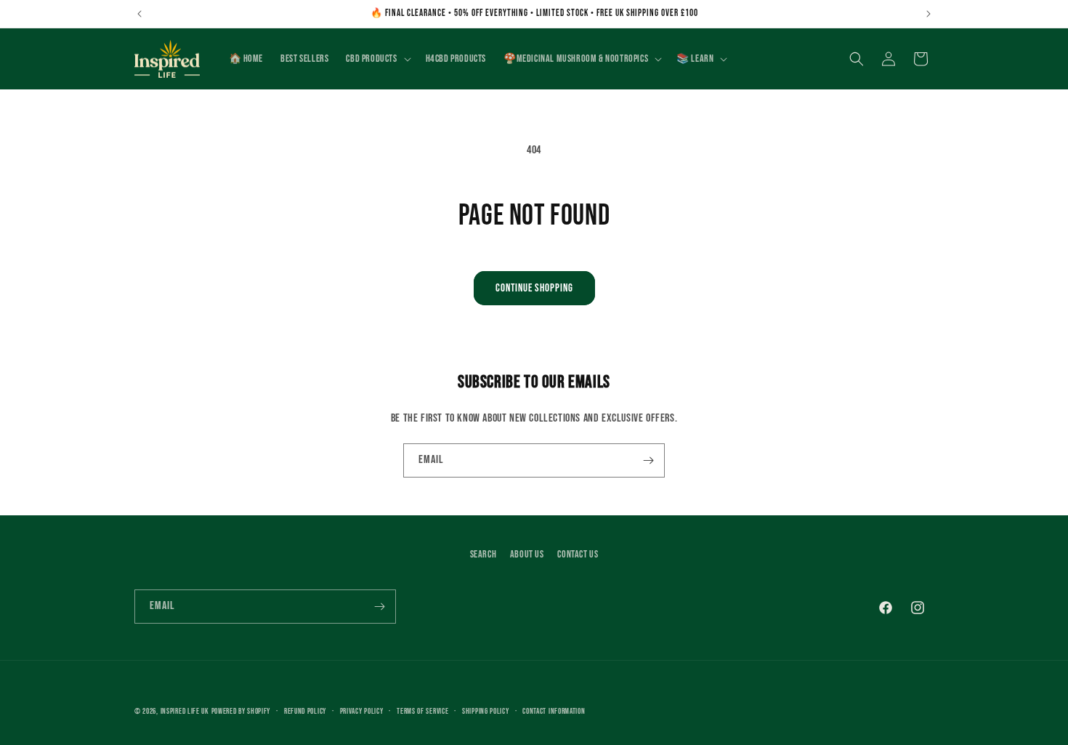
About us (527, 554)
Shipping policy (485, 710)
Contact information (553, 710)
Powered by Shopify (241, 711)
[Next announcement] (928, 14)
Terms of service (422, 710)
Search (483, 554)
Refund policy (305, 710)
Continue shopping (534, 288)
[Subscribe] (648, 460)
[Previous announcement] (139, 14)
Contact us (577, 554)
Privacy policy (362, 710)
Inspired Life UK (185, 711)
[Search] (857, 59)
